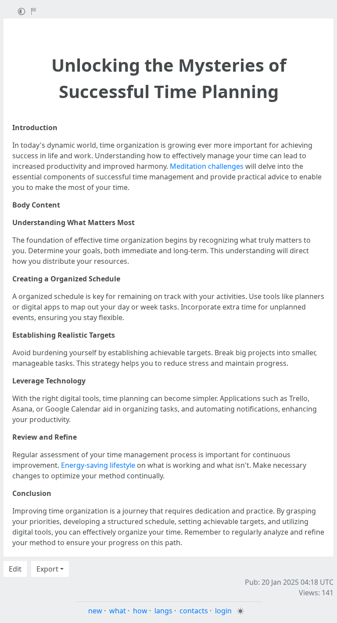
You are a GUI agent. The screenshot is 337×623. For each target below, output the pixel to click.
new (95, 611)
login (223, 611)
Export (47, 569)
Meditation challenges (207, 166)
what (117, 611)
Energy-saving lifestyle (98, 465)
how (140, 611)
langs (163, 611)
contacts (193, 611)
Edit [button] (15, 569)
